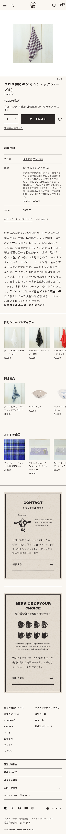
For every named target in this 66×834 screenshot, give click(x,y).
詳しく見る (18, 678)
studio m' (9, 720)
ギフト (7, 733)
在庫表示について (13, 128)
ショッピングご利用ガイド (17, 796)
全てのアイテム (11, 714)
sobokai (8, 726)
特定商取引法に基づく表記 (17, 823)
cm (27, 159)
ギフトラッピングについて (18, 219)
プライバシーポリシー (42, 819)
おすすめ (8, 739)
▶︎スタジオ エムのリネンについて (24, 305)
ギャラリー (9, 745)
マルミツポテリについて (47, 708)
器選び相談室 (10, 765)
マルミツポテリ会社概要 (16, 819)
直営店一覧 (40, 714)
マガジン (8, 751)
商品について (10, 772)
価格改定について (44, 726)
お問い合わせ (41, 219)
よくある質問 (10, 780)
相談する (17, 564)
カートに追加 (38, 119)
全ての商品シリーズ (14, 708)
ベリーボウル (35, 407)
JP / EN (55, 808)
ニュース (39, 720)
